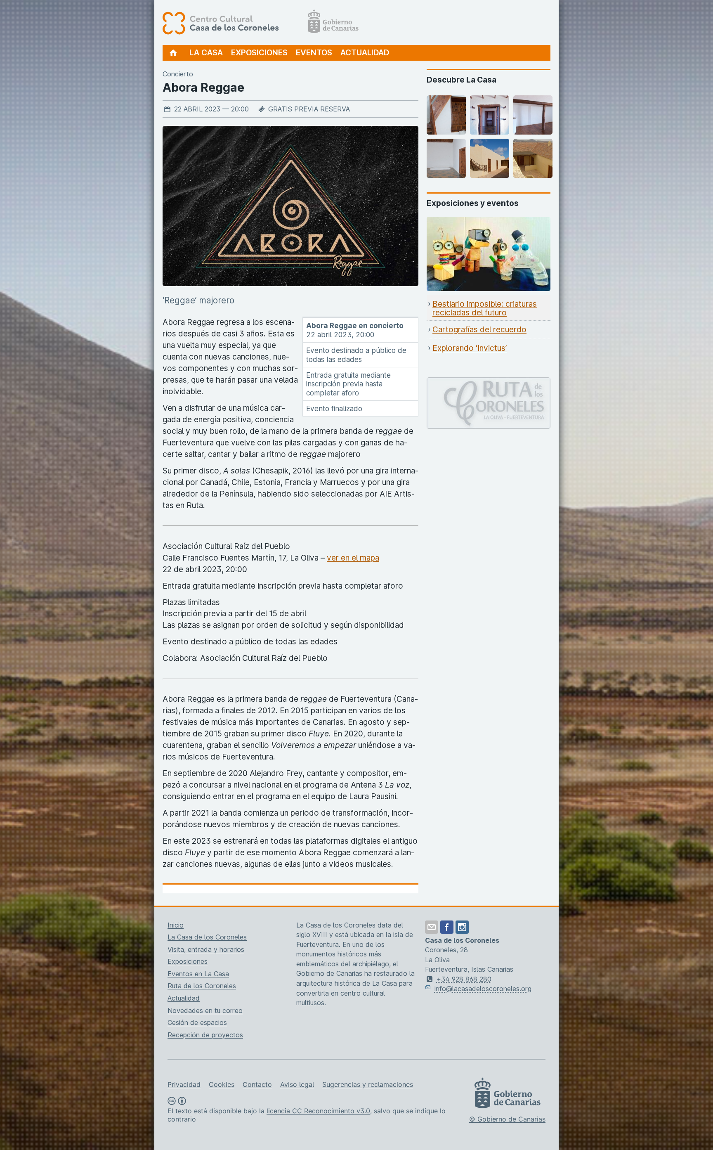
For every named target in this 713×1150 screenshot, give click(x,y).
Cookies (221, 1084)
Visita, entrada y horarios (206, 949)
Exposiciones (259, 52)
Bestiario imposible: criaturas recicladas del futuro (484, 308)
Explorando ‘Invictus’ (469, 348)
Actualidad (364, 52)
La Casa (206, 52)
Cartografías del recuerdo (479, 329)
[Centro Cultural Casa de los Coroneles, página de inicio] (260, 22)
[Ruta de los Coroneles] (488, 383)
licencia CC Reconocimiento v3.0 (318, 1111)
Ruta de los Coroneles (202, 986)
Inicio (176, 925)
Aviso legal (297, 1084)
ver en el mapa (353, 558)
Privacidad (184, 1084)
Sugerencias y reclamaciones (367, 1084)
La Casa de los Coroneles (207, 937)
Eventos (314, 52)
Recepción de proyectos (205, 1035)
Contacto (257, 1084)
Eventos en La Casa (198, 974)
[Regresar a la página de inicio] (173, 53)
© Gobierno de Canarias (507, 1119)
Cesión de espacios (197, 1022)
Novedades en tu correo (205, 1010)
